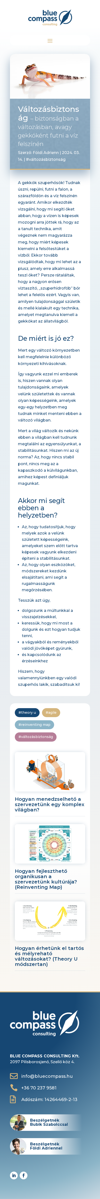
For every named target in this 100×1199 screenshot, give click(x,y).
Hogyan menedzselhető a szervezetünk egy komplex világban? (49, 804)
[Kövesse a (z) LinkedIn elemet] (14, 1175)
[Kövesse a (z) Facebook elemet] (23, 1175)
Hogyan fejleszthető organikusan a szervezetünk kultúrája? (46, 879)
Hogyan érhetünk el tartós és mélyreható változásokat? (49, 956)
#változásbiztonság (46, 159)
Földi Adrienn (46, 152)
